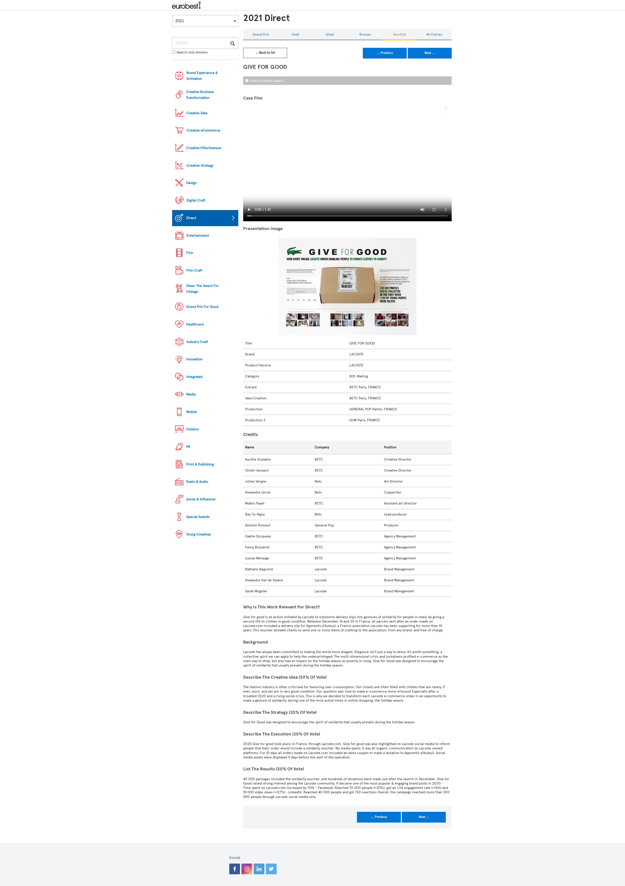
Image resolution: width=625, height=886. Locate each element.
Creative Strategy (200, 165)
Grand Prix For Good (202, 307)
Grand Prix (260, 34)
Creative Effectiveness (203, 148)
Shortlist (399, 34)
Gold (295, 34)
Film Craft (194, 270)
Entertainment (198, 235)
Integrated (194, 377)
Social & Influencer (201, 499)
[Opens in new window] (234, 869)
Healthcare (195, 324)
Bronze (364, 34)
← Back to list (265, 53)
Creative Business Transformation (200, 95)
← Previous (385, 53)
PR (188, 447)
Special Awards (197, 517)
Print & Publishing (200, 464)
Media (191, 394)
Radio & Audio (197, 482)
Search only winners (192, 52)
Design (191, 183)
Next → (430, 53)
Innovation (194, 359)
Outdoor (192, 429)
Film (189, 253)
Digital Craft (196, 200)
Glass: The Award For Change (202, 289)
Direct (191, 218)
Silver (330, 34)
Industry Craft (197, 342)
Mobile (191, 412)
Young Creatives (198, 534)
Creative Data (196, 113)
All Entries (434, 34)
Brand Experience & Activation (202, 76)
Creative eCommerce (203, 130)
